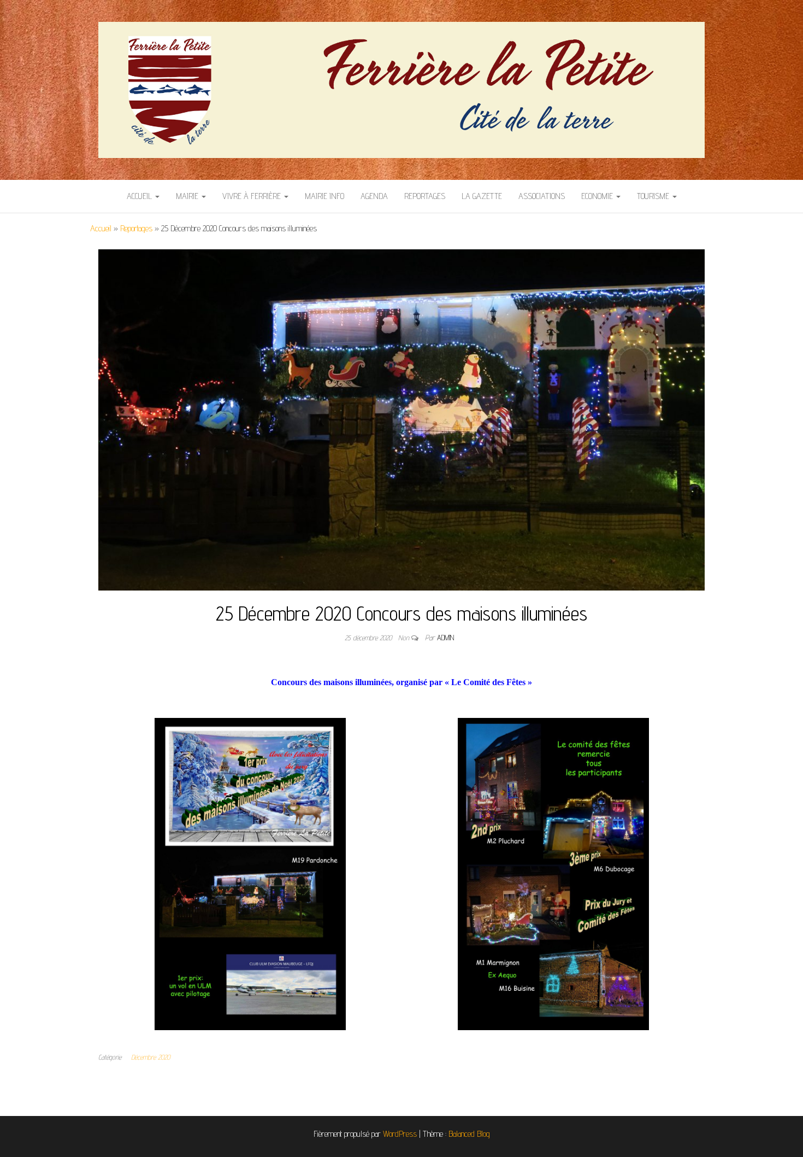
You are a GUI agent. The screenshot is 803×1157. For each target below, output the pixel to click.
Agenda (374, 196)
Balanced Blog (469, 1134)
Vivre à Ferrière (252, 196)
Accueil (140, 196)
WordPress (400, 1134)
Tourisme (654, 196)
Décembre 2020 (150, 1057)
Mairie (188, 196)
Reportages (424, 196)
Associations (541, 196)
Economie (598, 196)
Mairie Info (324, 196)
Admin (445, 637)
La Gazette (482, 196)
